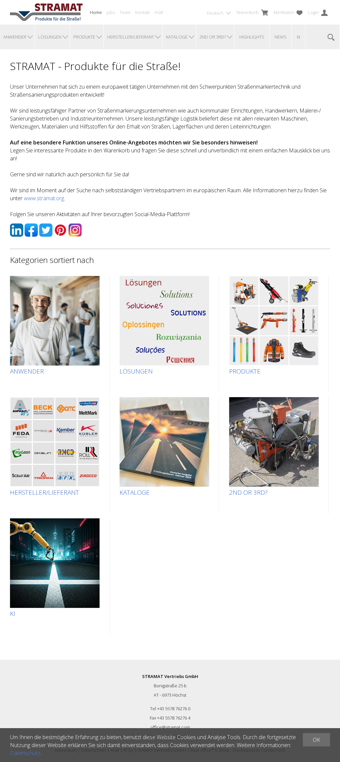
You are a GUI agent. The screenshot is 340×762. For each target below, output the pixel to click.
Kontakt (142, 12)
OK (316, 739)
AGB (158, 12)
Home (96, 12)
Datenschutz (25, 753)
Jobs (111, 12)
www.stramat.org (44, 198)
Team (125, 12)
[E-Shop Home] (46, 12)
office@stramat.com (170, 727)
